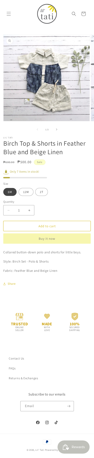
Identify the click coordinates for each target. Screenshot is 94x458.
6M (10, 192)
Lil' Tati (39, 449)
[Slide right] (56, 129)
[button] (9, 14)
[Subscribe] (69, 406)
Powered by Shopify (56, 449)
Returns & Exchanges (23, 378)
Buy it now (47, 238)
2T (41, 192)
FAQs (12, 368)
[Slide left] (37, 129)
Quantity (8, 202)
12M (26, 192)
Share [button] (12, 284)
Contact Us (16, 358)
